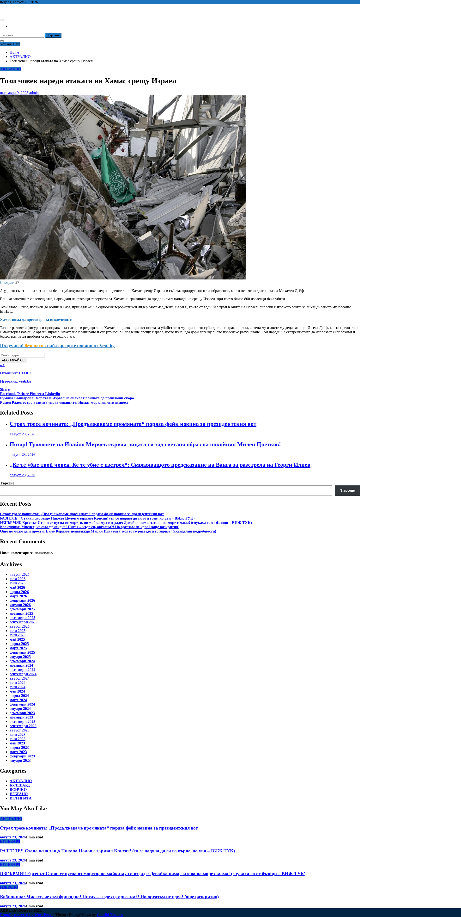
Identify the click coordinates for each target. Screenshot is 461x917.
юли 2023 (17, 734)
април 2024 (19, 696)
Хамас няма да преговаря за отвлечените (36, 319)
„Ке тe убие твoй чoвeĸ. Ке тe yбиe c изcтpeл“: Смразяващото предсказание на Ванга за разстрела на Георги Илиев (160, 465)
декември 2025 (22, 609)
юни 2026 (17, 583)
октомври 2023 (22, 721)
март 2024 (18, 700)
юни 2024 (17, 687)
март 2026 (18, 596)
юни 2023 (17, 739)
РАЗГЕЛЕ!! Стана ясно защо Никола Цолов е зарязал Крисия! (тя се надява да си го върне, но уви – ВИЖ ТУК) (97, 518)
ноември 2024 (21, 665)
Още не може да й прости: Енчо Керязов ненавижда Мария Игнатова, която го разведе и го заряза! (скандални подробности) (108, 531)
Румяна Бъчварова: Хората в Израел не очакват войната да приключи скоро (67, 398)
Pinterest (37, 394)
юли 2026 (17, 579)
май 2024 (17, 691)
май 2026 (17, 587)
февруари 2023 (22, 756)
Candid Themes (110, 915)
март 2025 (18, 648)
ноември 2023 (21, 717)
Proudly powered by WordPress (26, 915)
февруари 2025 (22, 652)
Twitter (23, 394)
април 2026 (19, 592)
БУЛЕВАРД (20, 785)
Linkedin (52, 394)
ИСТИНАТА (21, 798)
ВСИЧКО (18, 789)
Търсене (7, 483)
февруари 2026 (22, 600)
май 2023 (17, 743)
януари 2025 (20, 657)
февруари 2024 (22, 704)
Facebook (8, 394)
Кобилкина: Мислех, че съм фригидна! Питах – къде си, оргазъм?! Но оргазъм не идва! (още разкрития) (89, 527)
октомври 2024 (22, 670)
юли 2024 (17, 683)
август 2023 (20, 730)
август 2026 (20, 574)
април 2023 (19, 747)
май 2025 (17, 639)
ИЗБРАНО (19, 794)
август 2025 (20, 626)
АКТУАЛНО (10, 69)
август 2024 (20, 678)
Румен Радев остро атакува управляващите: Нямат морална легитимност (64, 402)
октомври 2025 (22, 618)
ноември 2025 (21, 613)
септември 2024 (23, 674)
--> (16, 373)
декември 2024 (22, 661)
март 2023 (18, 752)
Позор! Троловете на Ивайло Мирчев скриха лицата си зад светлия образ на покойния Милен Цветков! (145, 444)
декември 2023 (22, 713)
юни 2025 (17, 635)
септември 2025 (23, 622)
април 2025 (19, 644)
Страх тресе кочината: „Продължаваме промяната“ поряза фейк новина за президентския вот (133, 424)
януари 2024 (20, 708)
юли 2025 (17, 631)
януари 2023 (20, 760)
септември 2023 (23, 726)
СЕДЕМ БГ (9, 10)
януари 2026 (20, 605)
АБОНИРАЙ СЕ (13, 360)
